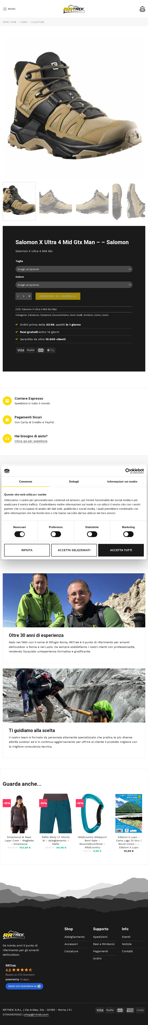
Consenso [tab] (25, 481)
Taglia (19, 261)
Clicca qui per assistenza (31, 441)
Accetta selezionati (74, 550)
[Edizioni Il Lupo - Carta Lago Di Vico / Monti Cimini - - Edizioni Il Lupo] (128, 813)
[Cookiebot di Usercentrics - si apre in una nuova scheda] (128, 471)
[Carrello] (142, 9)
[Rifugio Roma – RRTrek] (74, 9)
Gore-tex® (9, 22)
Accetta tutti (121, 550)
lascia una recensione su (22, 986)
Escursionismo (61, 314)
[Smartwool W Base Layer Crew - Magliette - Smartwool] (19, 813)
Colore (20, 277)
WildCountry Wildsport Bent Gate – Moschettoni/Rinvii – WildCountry (92, 842)
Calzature (37, 22)
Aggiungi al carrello (58, 296)
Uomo (23, 22)
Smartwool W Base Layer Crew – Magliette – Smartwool (19, 840)
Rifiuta (26, 550)
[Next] (139, 201)
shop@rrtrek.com (36, 1014)
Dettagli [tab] (74, 481)
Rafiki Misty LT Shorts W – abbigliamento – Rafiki (56, 840)
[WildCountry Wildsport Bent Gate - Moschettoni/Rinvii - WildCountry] (92, 813)
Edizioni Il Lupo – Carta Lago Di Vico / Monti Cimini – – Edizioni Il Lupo (129, 842)
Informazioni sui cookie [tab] (122, 481)
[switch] (56, 534)
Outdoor (88, 314)
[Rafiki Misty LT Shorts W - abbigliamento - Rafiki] (55, 813)
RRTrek (11, 965)
